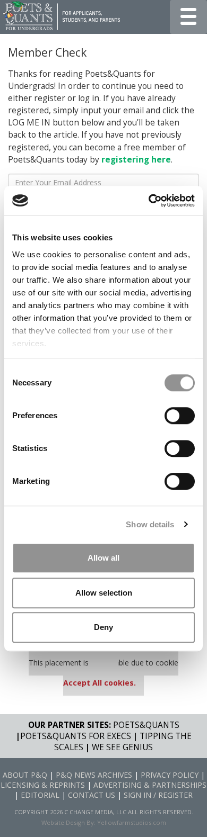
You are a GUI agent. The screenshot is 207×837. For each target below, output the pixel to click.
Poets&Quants (146, 725)
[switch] (180, 415)
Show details (150, 524)
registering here (136, 159)
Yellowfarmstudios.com (131, 822)
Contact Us (91, 795)
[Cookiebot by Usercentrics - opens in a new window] (149, 201)
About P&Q (25, 775)
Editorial (40, 795)
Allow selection (103, 592)
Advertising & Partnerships (149, 785)
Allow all (103, 557)
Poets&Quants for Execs (75, 736)
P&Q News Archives (94, 775)
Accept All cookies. (99, 683)
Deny (103, 627)
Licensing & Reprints (43, 785)
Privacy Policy (170, 775)
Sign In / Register (158, 795)
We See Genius (122, 747)
